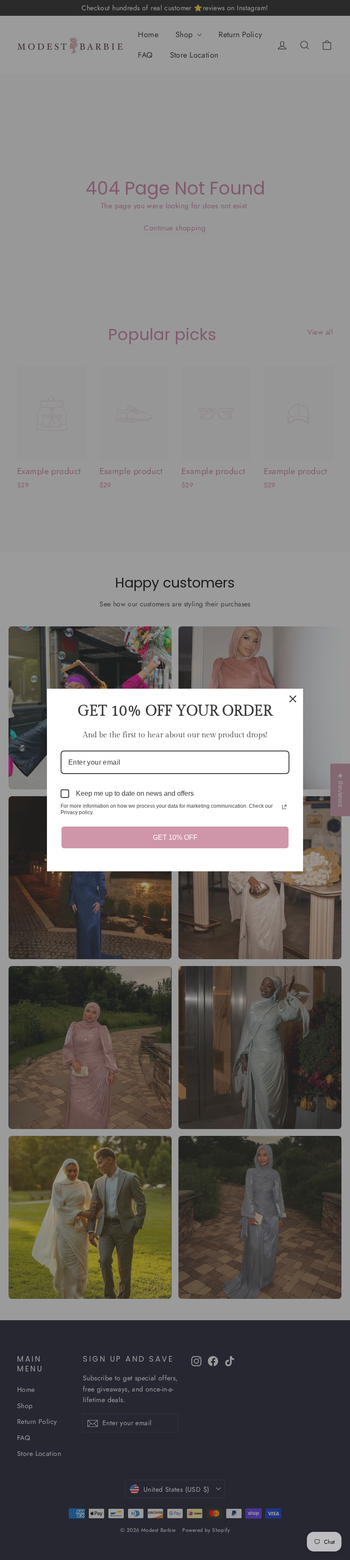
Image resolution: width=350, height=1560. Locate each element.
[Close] (293, 699)
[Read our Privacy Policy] (284, 807)
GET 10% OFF (175, 837)
